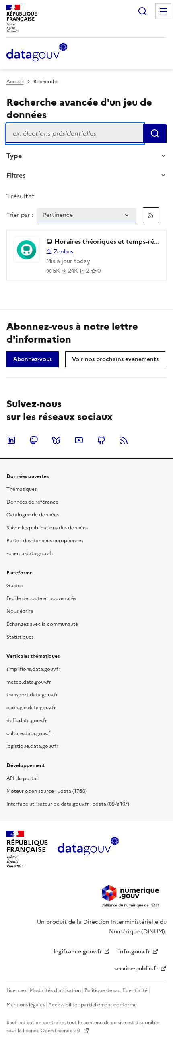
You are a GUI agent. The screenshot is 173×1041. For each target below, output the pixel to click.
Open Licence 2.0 (61, 1030)
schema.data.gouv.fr (30, 553)
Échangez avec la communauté (42, 624)
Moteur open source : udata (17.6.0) (46, 791)
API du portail (22, 778)
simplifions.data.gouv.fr (33, 669)
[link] (151, 215)
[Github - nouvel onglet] (101, 440)
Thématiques (21, 489)
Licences (16, 990)
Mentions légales (25, 1004)
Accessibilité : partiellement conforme (92, 1004)
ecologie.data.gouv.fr (31, 707)
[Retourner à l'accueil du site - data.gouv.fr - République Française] (88, 849)
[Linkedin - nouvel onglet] (11, 440)
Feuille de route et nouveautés (41, 598)
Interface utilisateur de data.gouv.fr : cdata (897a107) (67, 804)
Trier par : (19, 215)
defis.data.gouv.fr (26, 720)
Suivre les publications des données (47, 527)
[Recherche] (142, 11)
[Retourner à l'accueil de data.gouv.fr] (36, 52)
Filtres (15, 175)
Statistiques (19, 637)
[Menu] (163, 11)
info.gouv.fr (134, 951)
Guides (14, 585)
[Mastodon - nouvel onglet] (34, 440)
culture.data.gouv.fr (29, 733)
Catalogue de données (32, 514)
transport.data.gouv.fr (32, 694)
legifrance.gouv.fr (78, 951)
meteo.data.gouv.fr (28, 682)
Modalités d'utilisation (55, 990)
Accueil (15, 81)
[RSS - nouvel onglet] (124, 440)
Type (14, 156)
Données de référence (32, 502)
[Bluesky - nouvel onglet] (56, 440)
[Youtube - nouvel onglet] (79, 440)
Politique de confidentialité (116, 990)
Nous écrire (19, 611)
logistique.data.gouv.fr (32, 746)
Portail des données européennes (44, 540)
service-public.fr (136, 968)
